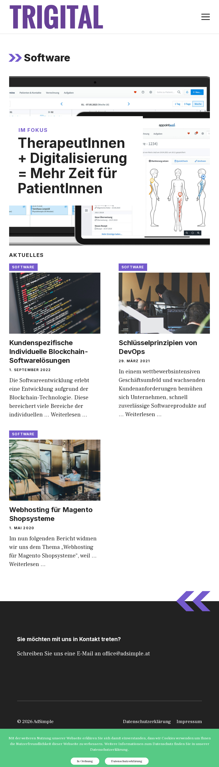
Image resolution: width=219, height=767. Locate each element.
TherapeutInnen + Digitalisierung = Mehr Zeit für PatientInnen (72, 165)
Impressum (189, 721)
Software (23, 267)
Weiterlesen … (69, 414)
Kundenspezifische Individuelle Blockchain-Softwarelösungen (48, 352)
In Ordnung (85, 761)
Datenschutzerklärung (147, 721)
